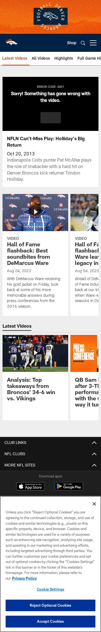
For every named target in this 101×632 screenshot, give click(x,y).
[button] (50, 117)
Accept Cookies (50, 621)
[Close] (94, 504)
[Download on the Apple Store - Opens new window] (30, 487)
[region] (50, 564)
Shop (71, 42)
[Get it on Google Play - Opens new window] (69, 489)
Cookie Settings (50, 589)
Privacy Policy (24, 578)
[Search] (83, 43)
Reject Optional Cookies (51, 605)
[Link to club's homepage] (11, 40)
